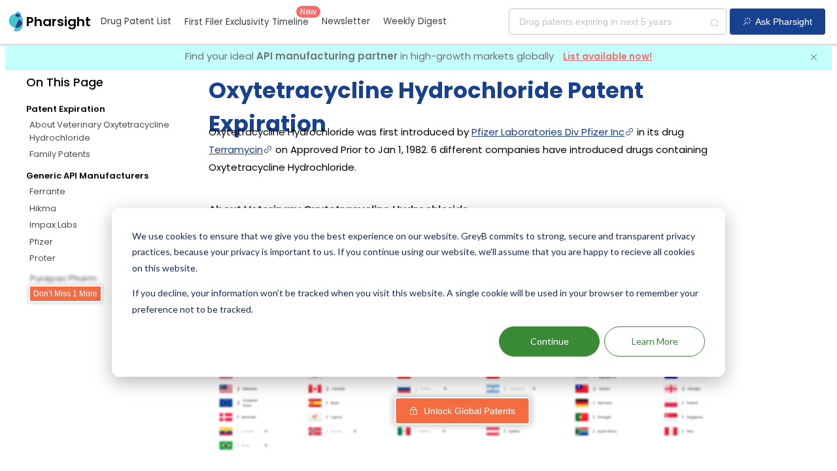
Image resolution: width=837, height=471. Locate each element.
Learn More (655, 341)
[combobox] (617, 22)
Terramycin (236, 149)
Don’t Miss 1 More (65, 293)
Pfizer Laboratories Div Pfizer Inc (547, 132)
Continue (549, 341)
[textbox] (617, 22)
